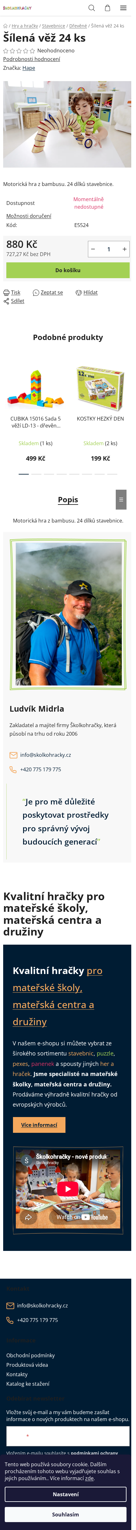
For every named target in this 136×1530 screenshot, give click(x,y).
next (129, 387)
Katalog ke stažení (27, 1383)
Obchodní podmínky (30, 1355)
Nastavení (66, 1494)
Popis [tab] (68, 499)
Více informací (39, 1124)
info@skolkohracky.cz (45, 754)
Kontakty (17, 1374)
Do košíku (68, 270)
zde (89, 1478)
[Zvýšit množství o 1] (124, 249)
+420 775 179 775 (40, 769)
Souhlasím (65, 1514)
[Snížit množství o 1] (93, 249)
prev (7, 387)
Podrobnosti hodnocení (31, 59)
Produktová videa (27, 1364)
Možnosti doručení (28, 215)
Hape (28, 67)
